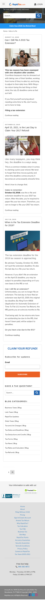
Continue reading (11, 115)
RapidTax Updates (12, 417)
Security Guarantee (22, 543)
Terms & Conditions (23, 546)
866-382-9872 (23, 567)
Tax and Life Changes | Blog (15, 426)
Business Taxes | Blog (13, 408)
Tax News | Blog (11, 443)
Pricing (22, 515)
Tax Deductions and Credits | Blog (18, 435)
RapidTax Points (22, 537)
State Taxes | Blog (12, 421)
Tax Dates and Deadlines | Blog (17, 430)
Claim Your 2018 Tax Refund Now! (22, 26)
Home (5, 31)
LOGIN (39, 4)
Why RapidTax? (22, 523)
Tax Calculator (22, 526)
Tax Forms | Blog (11, 439)
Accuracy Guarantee (22, 540)
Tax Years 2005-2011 (22, 554)
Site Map (22, 535)
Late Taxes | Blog (11, 412)
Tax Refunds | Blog (12, 452)
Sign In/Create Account (22, 518)
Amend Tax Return (22, 520)
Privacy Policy (22, 549)
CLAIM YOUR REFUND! (22, 348)
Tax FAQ (23, 529)
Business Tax (22, 532)
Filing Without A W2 (22, 512)
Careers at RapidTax (22, 551)
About (22, 509)
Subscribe (22, 374)
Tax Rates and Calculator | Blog (17, 448)
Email (7, 362)
